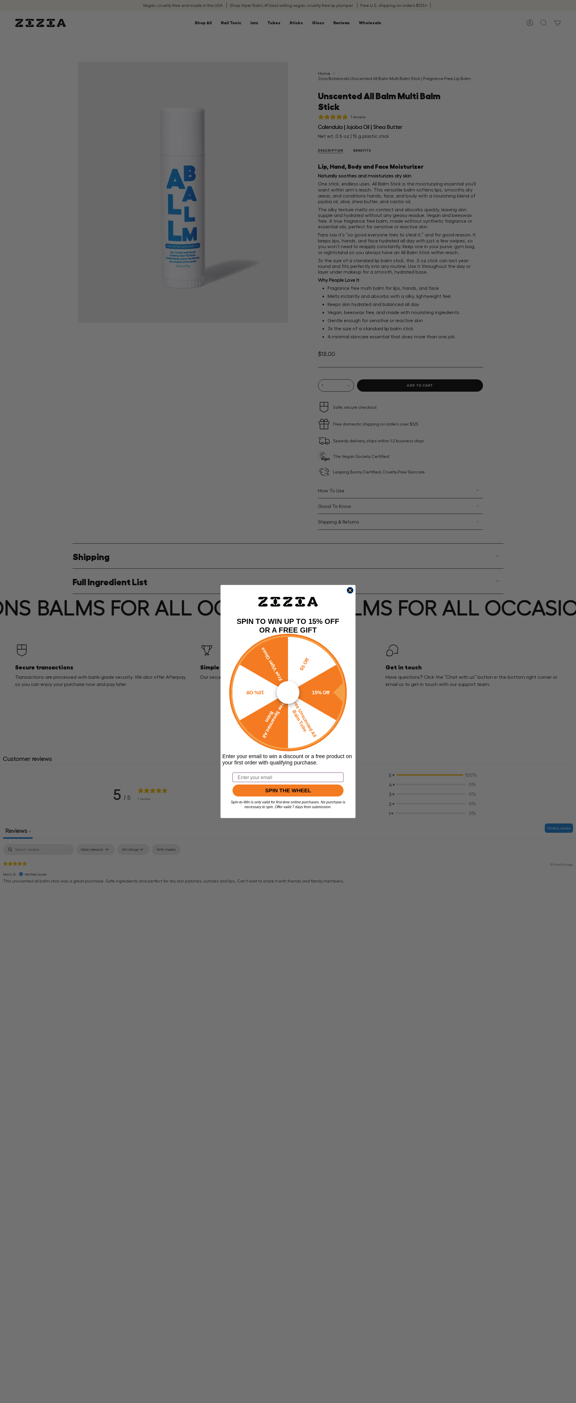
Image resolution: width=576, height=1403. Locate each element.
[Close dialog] (350, 590)
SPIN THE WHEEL (288, 790)
